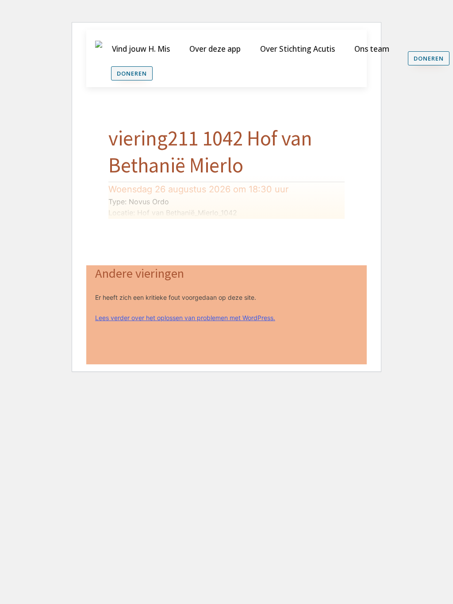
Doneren (132, 73)
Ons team (371, 49)
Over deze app (215, 49)
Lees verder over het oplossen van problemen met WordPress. (185, 317)
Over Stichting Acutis (297, 49)
